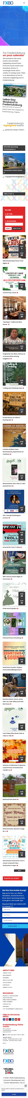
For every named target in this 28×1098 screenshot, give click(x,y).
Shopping (6, 978)
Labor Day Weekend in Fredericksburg (12, 102)
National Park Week (10, 799)
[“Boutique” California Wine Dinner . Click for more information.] (14, 308)
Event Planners (7, 1002)
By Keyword (11, 221)
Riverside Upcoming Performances (11, 148)
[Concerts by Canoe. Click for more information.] (14, 278)
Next (19, 870)
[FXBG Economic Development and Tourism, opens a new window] (8, 1055)
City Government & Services (12, 1009)
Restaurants (7, 975)
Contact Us (7, 1004)
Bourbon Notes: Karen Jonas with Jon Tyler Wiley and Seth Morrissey (13, 701)
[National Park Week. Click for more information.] (14, 785)
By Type (9, 214)
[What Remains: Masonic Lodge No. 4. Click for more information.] (14, 814)
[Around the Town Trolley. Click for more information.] (14, 533)
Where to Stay (7, 987)
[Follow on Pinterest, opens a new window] (19, 1019)
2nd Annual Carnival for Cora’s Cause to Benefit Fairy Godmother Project (13, 863)
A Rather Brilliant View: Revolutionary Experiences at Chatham (13, 451)
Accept (14, 1094)
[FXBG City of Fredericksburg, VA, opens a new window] (8, 1065)
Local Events (7, 982)
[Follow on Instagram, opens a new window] (7, 1019)
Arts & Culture (8, 980)
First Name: (6, 909)
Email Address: (7, 920)
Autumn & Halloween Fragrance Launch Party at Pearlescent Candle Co (14, 767)
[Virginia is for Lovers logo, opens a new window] (8, 1074)
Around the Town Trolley (11, 547)
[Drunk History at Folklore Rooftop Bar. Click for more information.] (14, 403)
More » (4, 1043)
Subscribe (14, 926)
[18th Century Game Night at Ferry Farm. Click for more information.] (14, 562)
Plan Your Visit (7, 998)
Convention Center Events (13, 170)
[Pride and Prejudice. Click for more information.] (14, 594)
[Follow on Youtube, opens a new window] (16, 1019)
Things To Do (7, 973)
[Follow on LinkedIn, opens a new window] (13, 1019)
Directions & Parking (10, 1000)
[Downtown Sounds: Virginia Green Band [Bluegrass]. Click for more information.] (14, 653)
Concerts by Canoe (9, 293)
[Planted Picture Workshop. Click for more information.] (14, 623)
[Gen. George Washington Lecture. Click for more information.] (14, 501)
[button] (25, 1086)
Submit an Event (11, 878)
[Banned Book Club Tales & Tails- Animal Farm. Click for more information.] (14, 469)
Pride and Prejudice (10, 608)
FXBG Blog (6, 985)
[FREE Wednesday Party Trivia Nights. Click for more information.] (14, 246)
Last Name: (6, 915)
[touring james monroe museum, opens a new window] (14, 161)
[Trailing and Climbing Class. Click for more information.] (14, 374)
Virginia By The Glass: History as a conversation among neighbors (14, 356)
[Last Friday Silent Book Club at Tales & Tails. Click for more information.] (14, 719)
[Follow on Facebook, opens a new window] (4, 1019)
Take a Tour (8, 194)
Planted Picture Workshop (12, 638)
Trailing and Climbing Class (12, 388)
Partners (6, 1006)
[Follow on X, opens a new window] (10, 1019)
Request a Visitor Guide (10, 996)
